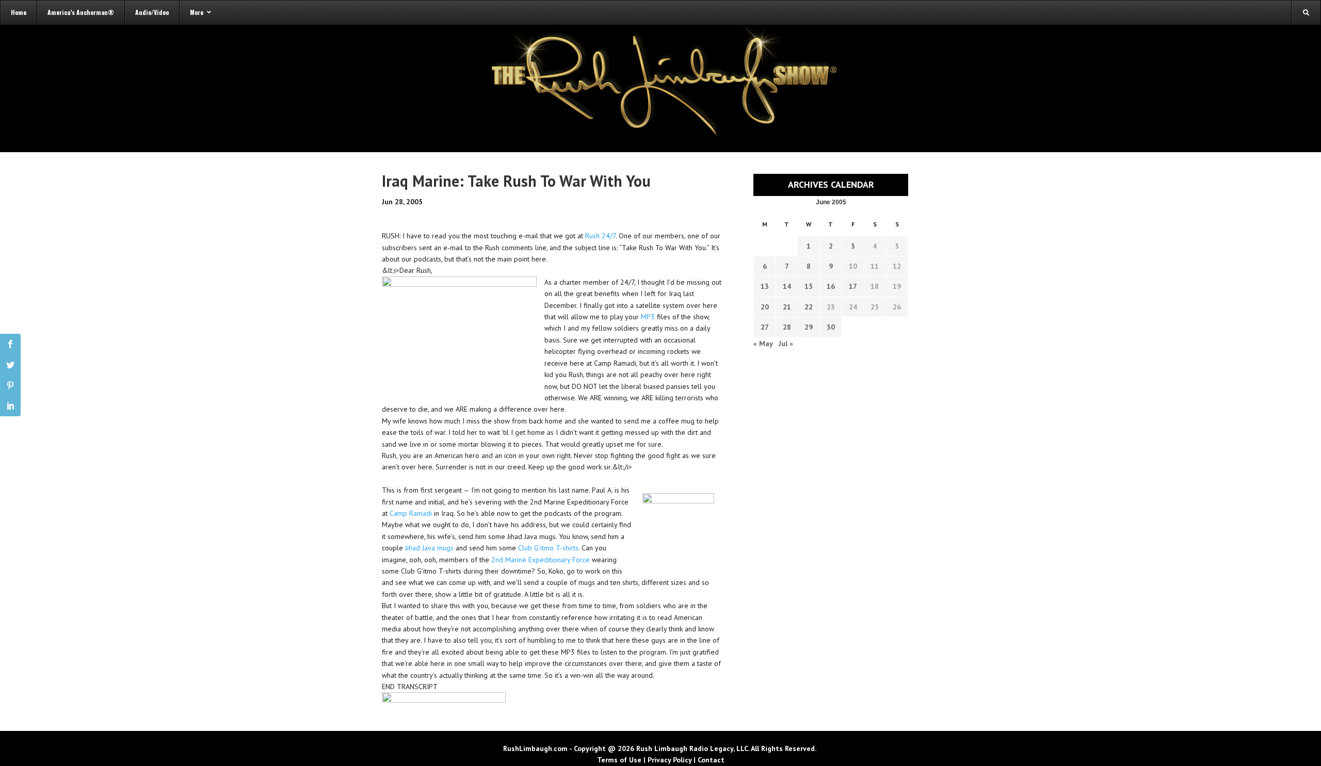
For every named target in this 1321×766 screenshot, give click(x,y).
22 (808, 307)
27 (765, 327)
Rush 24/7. (601, 235)
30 (831, 327)
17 (853, 286)
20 (765, 307)
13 (765, 286)
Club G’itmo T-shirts (548, 547)
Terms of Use (619, 759)
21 (787, 307)
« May (762, 343)
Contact (711, 759)
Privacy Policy (669, 759)
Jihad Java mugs (429, 547)
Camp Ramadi (411, 513)
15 (808, 286)
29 (808, 327)
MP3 (648, 316)
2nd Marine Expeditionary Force (540, 559)
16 (831, 286)
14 (787, 286)
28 (787, 327)
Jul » (786, 343)
